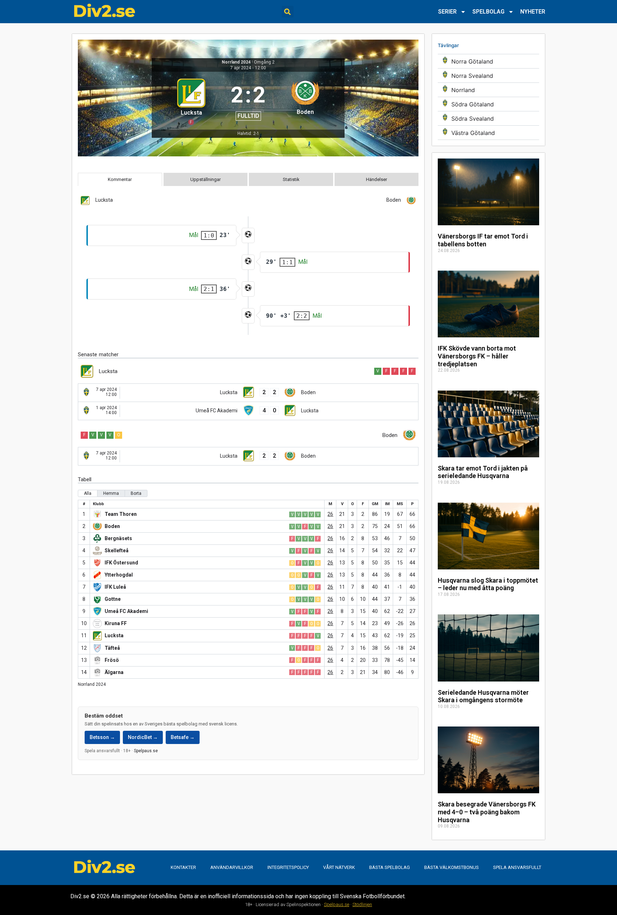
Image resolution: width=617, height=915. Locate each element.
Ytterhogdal (119, 575)
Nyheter (532, 11)
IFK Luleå (115, 587)
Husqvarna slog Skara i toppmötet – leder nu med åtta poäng (488, 584)
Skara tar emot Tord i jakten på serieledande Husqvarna (483, 472)
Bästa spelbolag (389, 867)
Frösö (112, 660)
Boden (112, 526)
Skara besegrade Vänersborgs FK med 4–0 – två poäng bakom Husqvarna (487, 811)
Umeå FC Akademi (126, 611)
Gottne (113, 599)
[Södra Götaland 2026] (488, 104)
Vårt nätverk (339, 867)
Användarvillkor (231, 867)
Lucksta (114, 635)
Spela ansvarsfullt (517, 867)
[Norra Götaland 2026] (488, 61)
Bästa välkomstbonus (451, 867)
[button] (288, 11)
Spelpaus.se (146, 750)
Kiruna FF (116, 623)
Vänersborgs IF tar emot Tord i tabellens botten (483, 240)
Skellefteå (117, 550)
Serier (447, 11)
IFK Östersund (121, 562)
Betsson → (102, 737)
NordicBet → (143, 737)
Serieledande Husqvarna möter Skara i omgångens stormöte (483, 696)
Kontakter (183, 867)
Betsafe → (183, 737)
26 (330, 514)
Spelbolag (488, 11)
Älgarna (114, 672)
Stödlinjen (362, 904)
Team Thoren (121, 514)
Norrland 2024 (236, 62)
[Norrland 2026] (488, 90)
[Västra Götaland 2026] (488, 133)
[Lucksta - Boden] (248, 393)
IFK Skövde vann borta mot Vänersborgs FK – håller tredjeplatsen (477, 356)
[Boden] (305, 101)
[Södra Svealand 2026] (488, 118)
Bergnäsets (118, 538)
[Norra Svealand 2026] (488, 75)
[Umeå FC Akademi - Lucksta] (248, 411)
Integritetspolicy (288, 867)
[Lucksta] (191, 101)
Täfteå (112, 648)
